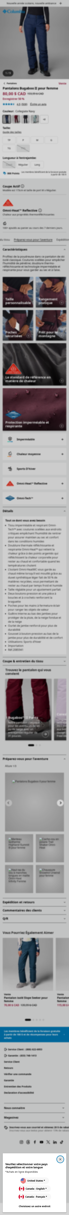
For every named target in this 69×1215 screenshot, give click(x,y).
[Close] (60, 1159)
